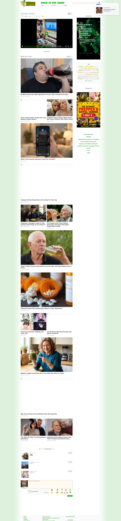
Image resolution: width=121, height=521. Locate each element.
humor (95, 75)
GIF (50, 2)
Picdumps (26, 519)
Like (69, 13)
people (87, 77)
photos (94, 77)
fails (98, 70)
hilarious (88, 75)
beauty (95, 66)
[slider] (38, 46)
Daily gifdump (89, 69)
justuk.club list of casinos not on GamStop (88, 139)
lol (89, 76)
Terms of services (46, 516)
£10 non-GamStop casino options (88, 141)
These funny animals (92, 78)
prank (84, 78)
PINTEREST (61, 2)
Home (25, 516)
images (79, 76)
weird (97, 78)
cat (79, 69)
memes (91, 76)
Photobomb (91, 77)
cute (81, 69)
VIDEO (54, 2)
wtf (91, 80)
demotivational (87, 70)
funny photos (86, 72)
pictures (80, 78)
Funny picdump (94, 72)
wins (89, 80)
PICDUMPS (44, 2)
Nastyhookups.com (88, 134)
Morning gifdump (96, 76)
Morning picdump (82, 77)
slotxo (88, 150)
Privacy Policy (45, 519)
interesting (84, 76)
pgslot (88, 152)
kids (87, 76)
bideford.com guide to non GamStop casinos (88, 145)
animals (80, 66)
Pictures (25, 517)
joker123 (88, 148)
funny (80, 72)
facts (94, 70)
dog (91, 70)
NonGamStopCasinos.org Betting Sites (50, 517)
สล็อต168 (88, 136)
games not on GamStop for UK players (88, 143)
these (87, 78)
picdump (97, 77)
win (86, 80)
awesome (89, 67)
